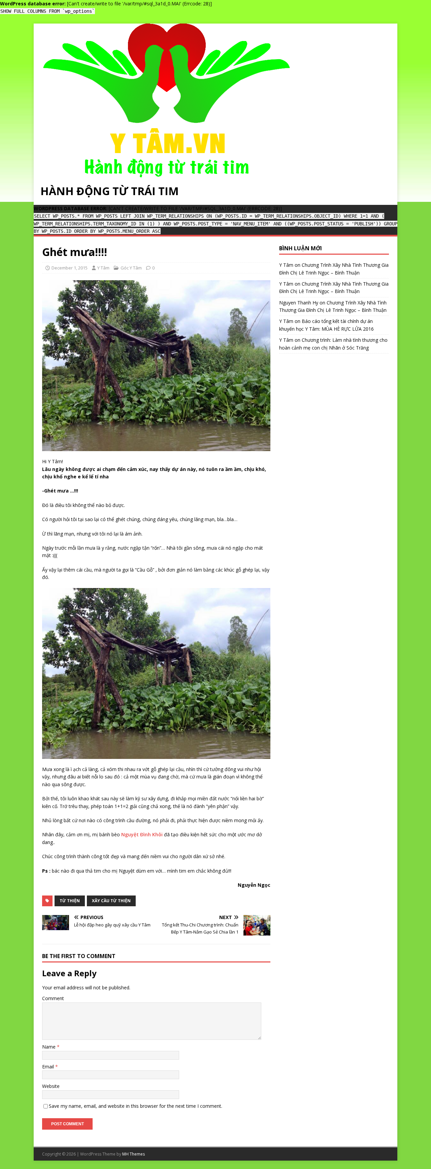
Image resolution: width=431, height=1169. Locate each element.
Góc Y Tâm (131, 268)
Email (48, 1066)
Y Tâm (103, 268)
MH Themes (133, 1154)
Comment (53, 998)
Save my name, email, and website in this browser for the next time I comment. (135, 1106)
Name (49, 1047)
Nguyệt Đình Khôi (142, 834)
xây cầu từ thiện (111, 901)
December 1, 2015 (70, 268)
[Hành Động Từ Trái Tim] (166, 173)
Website (51, 1086)
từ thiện (70, 901)
